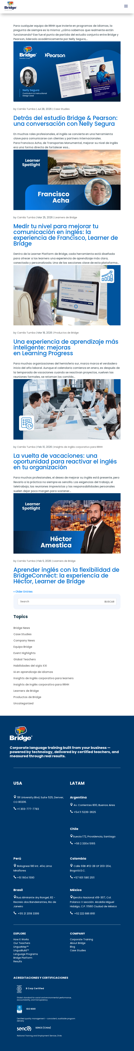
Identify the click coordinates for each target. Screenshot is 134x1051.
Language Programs (25, 954)
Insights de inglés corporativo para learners (43, 678)
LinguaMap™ (20, 946)
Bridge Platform (22, 957)
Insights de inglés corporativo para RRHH (78, 447)
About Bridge (77, 943)
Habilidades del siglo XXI (30, 665)
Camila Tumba (26, 109)
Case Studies (62, 109)
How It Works (21, 939)
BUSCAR (109, 601)
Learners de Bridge (66, 217)
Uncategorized (23, 703)
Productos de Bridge (66, 332)
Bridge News (21, 628)
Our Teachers (21, 943)
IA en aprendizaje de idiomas (33, 672)
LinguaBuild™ (21, 950)
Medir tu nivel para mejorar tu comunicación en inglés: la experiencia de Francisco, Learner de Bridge (65, 235)
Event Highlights (24, 653)
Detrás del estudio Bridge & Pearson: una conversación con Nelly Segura (65, 121)
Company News (24, 640)
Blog (72, 946)
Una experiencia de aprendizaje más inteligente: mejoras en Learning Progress (65, 347)
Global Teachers (24, 659)
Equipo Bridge (22, 647)
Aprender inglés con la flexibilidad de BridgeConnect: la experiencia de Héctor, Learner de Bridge (66, 575)
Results (17, 961)
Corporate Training (81, 939)
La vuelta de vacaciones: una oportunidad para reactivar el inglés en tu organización (65, 461)
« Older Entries (23, 591)
